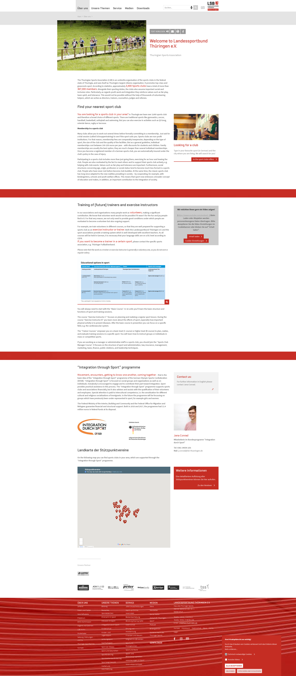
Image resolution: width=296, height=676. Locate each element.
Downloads (156, 643)
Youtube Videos (234, 659)
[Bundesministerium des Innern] (147, 431)
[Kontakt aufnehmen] (172, 31)
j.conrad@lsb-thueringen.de (190, 450)
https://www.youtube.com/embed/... (194, 215)
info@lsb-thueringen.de (188, 623)
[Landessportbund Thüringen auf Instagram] (181, 638)
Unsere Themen (110, 603)
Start (79, 16)
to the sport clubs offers (203, 159)
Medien (154, 603)
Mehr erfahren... (231, 649)
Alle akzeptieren (234, 666)
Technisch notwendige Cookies (240, 654)
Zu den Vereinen (205, 485)
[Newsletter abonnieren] (187, 638)
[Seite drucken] (177, 31)
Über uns (87, 16)
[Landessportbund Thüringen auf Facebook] (177, 638)
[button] (183, 31)
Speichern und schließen (249, 671)
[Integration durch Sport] (99, 427)
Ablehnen (230, 671)
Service (130, 603)
